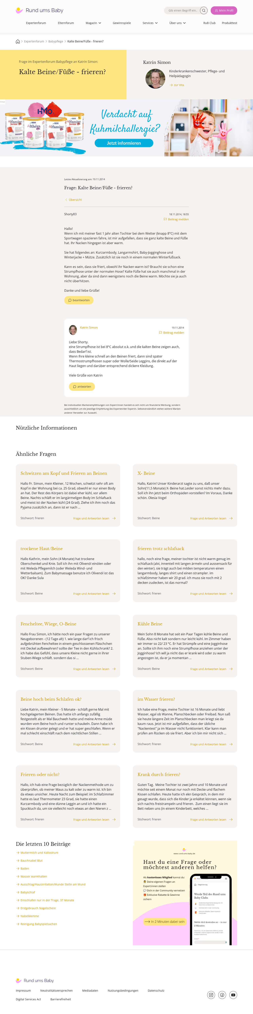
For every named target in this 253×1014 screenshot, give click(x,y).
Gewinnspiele (122, 23)
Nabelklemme (30, 916)
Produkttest (229, 23)
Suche (204, 10)
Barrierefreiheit (60, 999)
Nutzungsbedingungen (123, 990)
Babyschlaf (28, 892)
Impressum (23, 990)
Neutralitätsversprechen (56, 990)
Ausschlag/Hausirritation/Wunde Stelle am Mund (53, 884)
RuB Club (209, 23)
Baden (25, 868)
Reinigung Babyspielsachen (39, 924)
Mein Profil (226, 10)
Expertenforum (36, 23)
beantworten (81, 300)
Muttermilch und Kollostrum (39, 852)
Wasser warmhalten (34, 876)
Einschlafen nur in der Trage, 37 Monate (47, 900)
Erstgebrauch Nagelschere (38, 908)
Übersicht (75, 200)
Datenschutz (156, 990)
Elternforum (66, 23)
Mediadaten (90, 990)
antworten (84, 386)
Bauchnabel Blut (31, 860)
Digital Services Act (28, 999)
